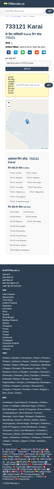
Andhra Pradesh (10, 303)
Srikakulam (15, 437)
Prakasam (33, 402)
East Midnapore (27, 430)
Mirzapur (26, 379)
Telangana (7, 326)
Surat (16, 430)
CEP (43, 456)
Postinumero (35, 467)
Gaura (10, 393)
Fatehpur (7, 365)
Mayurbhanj (8, 420)
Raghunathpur (9, 382)
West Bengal (8, 317)
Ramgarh (17, 368)
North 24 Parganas (11, 427)
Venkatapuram (32, 382)
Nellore (47, 409)
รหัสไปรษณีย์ (45, 459)
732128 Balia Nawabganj (19, 250)
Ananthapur (8, 402)
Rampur (6, 358)
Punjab (6, 335)
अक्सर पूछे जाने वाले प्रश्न (12, 286)
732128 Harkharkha (17, 231)
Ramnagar (44, 361)
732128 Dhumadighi (17, 226)
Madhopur (46, 365)
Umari (35, 389)
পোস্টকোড (39, 477)
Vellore (27, 420)
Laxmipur (26, 386)
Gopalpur (15, 358)
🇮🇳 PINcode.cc (14, 3)
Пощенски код (9, 477)
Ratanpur (18, 375)
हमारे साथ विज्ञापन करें (11, 283)
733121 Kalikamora (17, 192)
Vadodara (45, 423)
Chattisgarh (8, 340)
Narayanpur (26, 358)
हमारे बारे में (6, 274)
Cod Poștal (21, 467)
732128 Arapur (29, 212)
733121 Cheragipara (17, 197)
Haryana (6, 349)
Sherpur (20, 382)
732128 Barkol (15, 217)
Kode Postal (11, 449)
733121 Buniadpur (34, 182)
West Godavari (26, 413)
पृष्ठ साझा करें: (10, 58)
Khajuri (18, 393)
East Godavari (21, 402)
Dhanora (45, 375)
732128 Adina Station (17, 245)
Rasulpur (27, 389)
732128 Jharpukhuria (17, 236)
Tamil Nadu (8, 300)
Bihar (5, 311)
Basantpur (45, 382)
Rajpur (15, 365)
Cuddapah (15, 406)
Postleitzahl (26, 449)
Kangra (42, 427)
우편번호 (24, 464)
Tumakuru (36, 437)
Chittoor (43, 402)
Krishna (41, 406)
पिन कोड (23, 462)
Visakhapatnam (11, 413)
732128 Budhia (31, 217)
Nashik (35, 420)
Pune (40, 409)
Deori (15, 372)
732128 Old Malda (33, 221)
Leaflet (45, 148)
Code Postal (8, 459)
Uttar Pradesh (9, 294)
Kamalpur (34, 372)
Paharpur (17, 389)
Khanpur (45, 358)
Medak (17, 434)
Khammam (7, 434)
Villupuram (7, 430)
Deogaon (16, 386)
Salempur (44, 372)
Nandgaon (36, 379)
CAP (33, 459)
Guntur (6, 406)
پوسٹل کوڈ (11, 462)
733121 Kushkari (16, 182)
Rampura (7, 372)
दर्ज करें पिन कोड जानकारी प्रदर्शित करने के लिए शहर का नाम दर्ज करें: (11, 85)
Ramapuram (37, 386)
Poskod (31, 454)
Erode (32, 441)
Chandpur (23, 372)
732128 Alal (14, 212)
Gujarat (6, 314)
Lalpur (38, 368)
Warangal (7, 416)
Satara (43, 420)
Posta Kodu (37, 464)
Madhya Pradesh (10, 320)
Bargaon (43, 389)
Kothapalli (7, 379)
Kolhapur (26, 437)
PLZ (17, 472)
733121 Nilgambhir (36, 192)
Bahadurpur (28, 368)
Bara (26, 375)
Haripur (25, 361)
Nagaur (7, 441)
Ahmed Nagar (23, 423)
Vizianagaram (9, 423)
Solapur (15, 441)
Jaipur (5, 437)
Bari (4, 393)
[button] (27, 121)
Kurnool (37, 413)
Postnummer (26, 477)
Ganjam (18, 420)
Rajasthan (7, 306)
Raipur (37, 358)
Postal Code (8, 452)
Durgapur (7, 389)
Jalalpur (34, 361)
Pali (44, 368)
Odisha (6, 323)
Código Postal (45, 454)
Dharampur (8, 375)
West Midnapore (10, 409)
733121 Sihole (31, 173)
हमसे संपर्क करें (8, 277)
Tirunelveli (46, 437)
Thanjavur (7, 444)
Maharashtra (8, 297)
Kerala (5, 329)
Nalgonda (40, 416)
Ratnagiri (35, 423)
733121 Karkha (15, 173)
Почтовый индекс (32, 474)
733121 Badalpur (33, 178)
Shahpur (6, 361)
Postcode (40, 449)
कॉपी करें (27, 69)
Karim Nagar (18, 416)
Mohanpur (24, 365)
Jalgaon (24, 441)
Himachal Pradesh (11, 343)
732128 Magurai (15, 221)
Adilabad (41, 441)
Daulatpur (34, 375)
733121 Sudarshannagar (19, 201)
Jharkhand (7, 337)
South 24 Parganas (27, 409)
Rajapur (7, 368)
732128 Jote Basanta (17, 240)
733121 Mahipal (15, 178)
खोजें (49, 11)
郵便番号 (7, 472)
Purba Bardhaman (29, 427)
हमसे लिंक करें (8, 280)
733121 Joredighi (16, 187)
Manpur (16, 379)
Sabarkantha (41, 434)
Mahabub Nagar (28, 406)
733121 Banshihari (34, 187)
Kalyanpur (35, 365)
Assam (6, 332)
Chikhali (6, 386)
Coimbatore (41, 430)
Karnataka (7, 309)
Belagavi (30, 416)
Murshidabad (27, 434)
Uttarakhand (8, 346)
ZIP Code (41, 469)
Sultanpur (16, 361)
